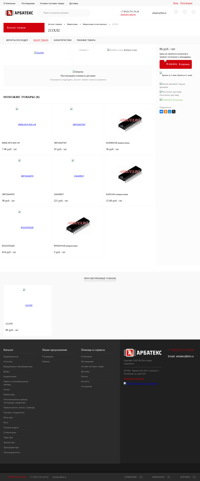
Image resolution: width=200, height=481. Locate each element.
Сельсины (8, 361)
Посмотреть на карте (134, 378)
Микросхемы (9, 394)
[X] (173, 111)
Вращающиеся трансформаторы (18, 366)
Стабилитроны (10, 432)
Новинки (46, 361)
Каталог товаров (16, 27)
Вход (175, 3)
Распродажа (47, 356)
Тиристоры (8, 437)
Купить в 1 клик (184, 75)
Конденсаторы (10, 376)
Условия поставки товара (52, 3)
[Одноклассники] (165, 111)
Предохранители (11, 356)
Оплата (84, 376)
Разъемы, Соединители (14, 412)
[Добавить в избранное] (71, 50)
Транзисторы (9, 442)
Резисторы (8, 417)
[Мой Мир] (169, 111)
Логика (7, 389)
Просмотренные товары (100, 278)
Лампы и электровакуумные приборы (16, 383)
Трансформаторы (11, 447)
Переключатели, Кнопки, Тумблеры (19, 408)
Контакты (85, 381)
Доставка (73, 3)
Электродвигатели (12, 452)
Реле (6, 422)
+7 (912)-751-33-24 (39, 477)
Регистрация (186, 3)
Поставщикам (28, 3)
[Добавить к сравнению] (71, 56)
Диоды (6, 371)
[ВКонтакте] (161, 111)
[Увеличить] (39, 52)
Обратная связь (16, 477)
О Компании (9, 3)
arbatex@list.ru (185, 356)
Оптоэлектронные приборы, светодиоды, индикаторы (16, 401)
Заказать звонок (128, 14)
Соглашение (86, 386)
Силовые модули (11, 427)
